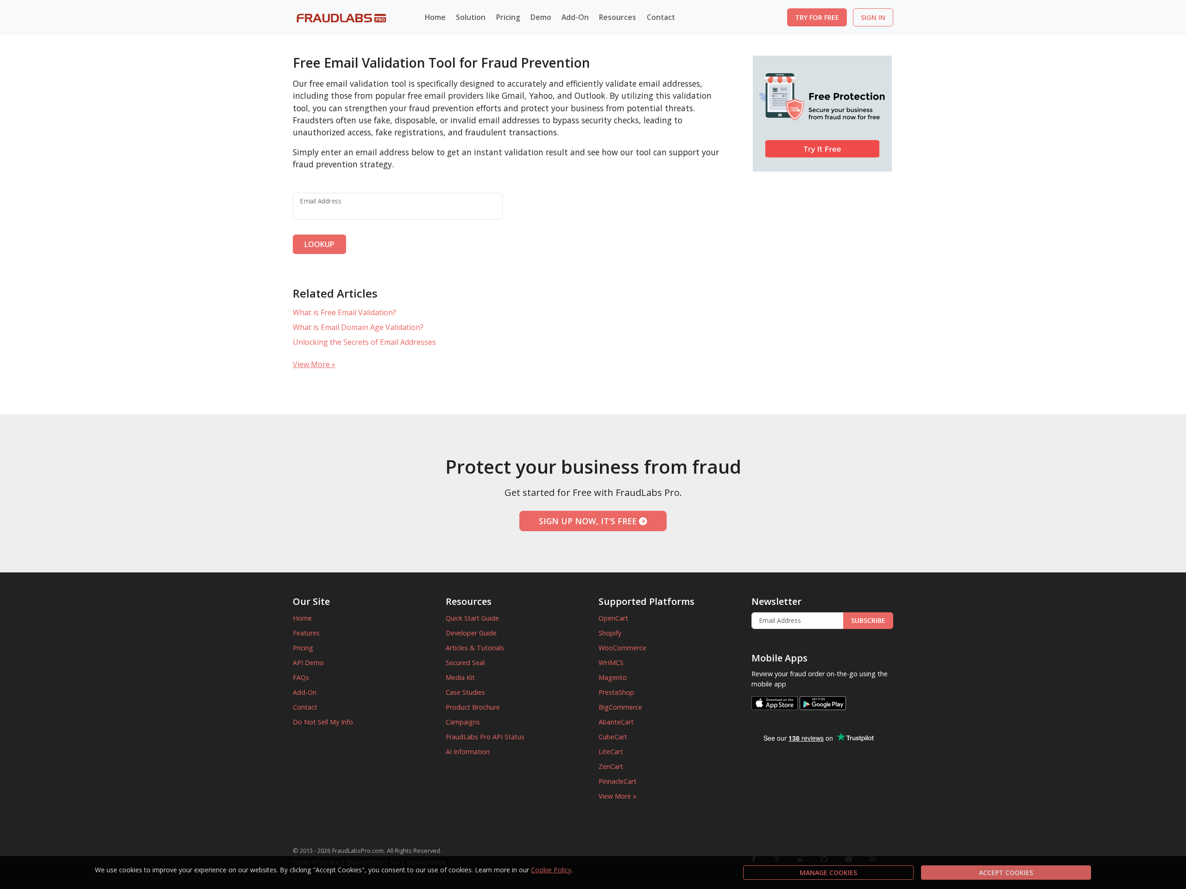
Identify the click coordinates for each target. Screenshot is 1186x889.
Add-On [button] (575, 17)
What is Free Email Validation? (344, 312)
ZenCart (611, 766)
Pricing (508, 17)
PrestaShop (616, 692)
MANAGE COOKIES (828, 872)
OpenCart (613, 618)
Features (306, 633)
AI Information (468, 751)
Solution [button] (471, 17)
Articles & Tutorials (475, 647)
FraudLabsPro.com (358, 850)
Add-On (304, 692)
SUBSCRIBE (868, 620)
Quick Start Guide (472, 618)
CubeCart (613, 736)
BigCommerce (620, 707)
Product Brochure (473, 707)
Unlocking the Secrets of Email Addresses (364, 342)
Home (435, 17)
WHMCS (611, 662)
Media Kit (460, 677)
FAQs (301, 677)
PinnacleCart (618, 781)
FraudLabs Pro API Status (485, 736)
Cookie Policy (551, 869)
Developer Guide (471, 633)
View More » (314, 364)
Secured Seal (465, 662)
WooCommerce (622, 647)
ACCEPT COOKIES (1006, 872)
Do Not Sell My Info (323, 722)
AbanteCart (616, 722)
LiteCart (611, 751)
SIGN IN (873, 17)
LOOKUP (319, 244)
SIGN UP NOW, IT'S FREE (589, 521)
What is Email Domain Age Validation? (358, 327)
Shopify (610, 633)
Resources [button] (617, 17)
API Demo (308, 662)
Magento (613, 677)
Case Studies (465, 692)
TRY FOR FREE (817, 17)
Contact (661, 17)
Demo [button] (540, 17)
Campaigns (463, 722)
